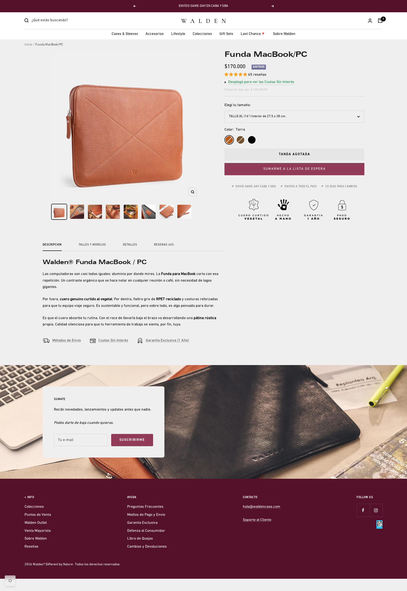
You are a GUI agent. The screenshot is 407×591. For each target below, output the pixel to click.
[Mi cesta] (380, 20)
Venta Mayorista (37, 531)
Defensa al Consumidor (146, 531)
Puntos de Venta (37, 515)
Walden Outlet (35, 523)
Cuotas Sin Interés (113, 340)
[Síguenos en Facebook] (363, 510)
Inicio (28, 44)
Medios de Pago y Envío (146, 515)
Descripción (52, 244)
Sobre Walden (284, 34)
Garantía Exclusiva (142, 523)
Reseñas (31, 547)
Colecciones (202, 34)
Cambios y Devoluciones (147, 547)
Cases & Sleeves (125, 34)
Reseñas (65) (164, 244)
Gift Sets (226, 34)
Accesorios (155, 34)
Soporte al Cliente (257, 520)
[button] (236, 75)
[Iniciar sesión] (370, 21)
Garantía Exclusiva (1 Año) (167, 340)
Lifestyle (178, 34)
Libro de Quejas (140, 539)
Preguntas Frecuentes (145, 507)
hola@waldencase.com (261, 507)
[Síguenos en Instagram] (376, 510)
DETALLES (130, 244)
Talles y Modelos (92, 244)
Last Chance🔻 (253, 34)
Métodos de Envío (66, 340)
